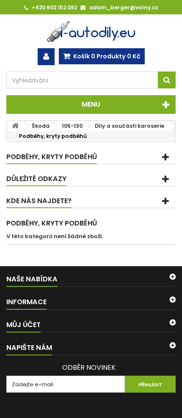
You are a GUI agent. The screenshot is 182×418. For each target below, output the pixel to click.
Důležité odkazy (36, 179)
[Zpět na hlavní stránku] (15, 126)
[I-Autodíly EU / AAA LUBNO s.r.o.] (91, 31)
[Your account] (46, 56)
